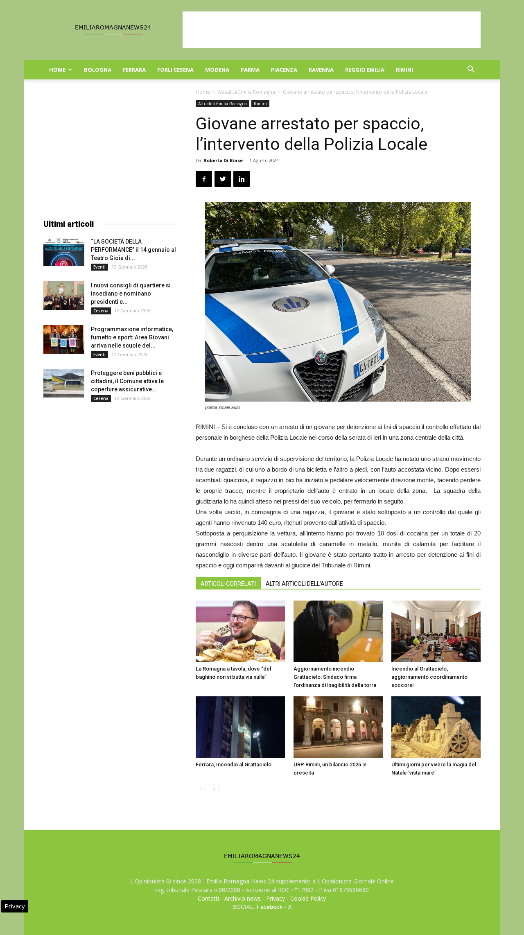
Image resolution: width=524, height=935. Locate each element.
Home (57, 69)
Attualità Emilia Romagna (246, 91)
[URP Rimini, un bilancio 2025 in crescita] (338, 727)
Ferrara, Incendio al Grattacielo (233, 764)
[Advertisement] (332, 29)
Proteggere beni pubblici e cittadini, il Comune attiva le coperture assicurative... (127, 381)
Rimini (404, 69)
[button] (471, 70)
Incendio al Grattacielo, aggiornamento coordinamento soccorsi (429, 677)
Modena (217, 69)
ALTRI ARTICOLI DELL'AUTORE (304, 583)
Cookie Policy (308, 898)
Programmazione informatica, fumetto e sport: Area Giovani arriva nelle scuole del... (132, 337)
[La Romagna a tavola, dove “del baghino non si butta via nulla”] (240, 631)
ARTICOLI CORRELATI (228, 583)
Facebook (269, 906)
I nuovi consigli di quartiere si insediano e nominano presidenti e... (131, 293)
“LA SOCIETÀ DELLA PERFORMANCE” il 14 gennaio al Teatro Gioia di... (133, 249)
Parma (250, 69)
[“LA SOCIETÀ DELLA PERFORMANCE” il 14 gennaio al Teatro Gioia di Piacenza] (63, 251)
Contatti (208, 898)
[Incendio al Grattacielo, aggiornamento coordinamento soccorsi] (436, 631)
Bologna (97, 69)
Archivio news (242, 898)
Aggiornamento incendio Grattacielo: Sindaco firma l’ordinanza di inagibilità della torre (335, 677)
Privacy (275, 898)
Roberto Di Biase (223, 160)
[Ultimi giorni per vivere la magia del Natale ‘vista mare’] (436, 727)
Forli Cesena (175, 69)
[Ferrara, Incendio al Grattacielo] (240, 727)
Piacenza (284, 69)
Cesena (100, 311)
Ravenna (321, 69)
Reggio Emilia (364, 69)
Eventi (99, 267)
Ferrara (134, 69)
